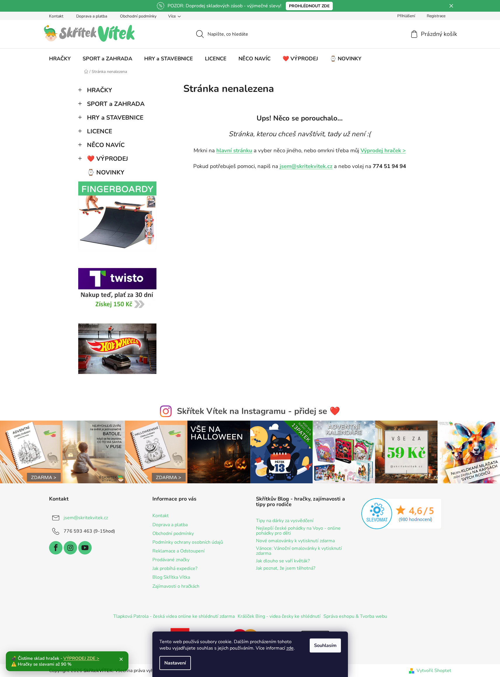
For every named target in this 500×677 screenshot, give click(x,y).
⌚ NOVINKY (105, 172)
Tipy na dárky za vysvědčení (284, 521)
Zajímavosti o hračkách (175, 586)
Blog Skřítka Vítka (171, 577)
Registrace (436, 16)
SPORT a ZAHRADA (115, 104)
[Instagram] (70, 547)
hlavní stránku (234, 150)
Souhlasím (325, 645)
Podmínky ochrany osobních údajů (187, 542)
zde (290, 648)
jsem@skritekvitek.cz (306, 166)
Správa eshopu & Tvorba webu (355, 616)
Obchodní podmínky (138, 16)
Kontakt (56, 16)
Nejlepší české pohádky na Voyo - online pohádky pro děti (298, 531)
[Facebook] (55, 547)
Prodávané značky (170, 560)
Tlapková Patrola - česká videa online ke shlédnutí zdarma (174, 616)
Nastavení (175, 663)
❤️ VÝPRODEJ (107, 159)
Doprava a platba (91, 16)
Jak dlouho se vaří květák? (283, 561)
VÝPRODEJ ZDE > (81, 658)
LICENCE (99, 131)
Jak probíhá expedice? (174, 568)
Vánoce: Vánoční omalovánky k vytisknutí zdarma (299, 551)
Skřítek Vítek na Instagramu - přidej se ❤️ (258, 411)
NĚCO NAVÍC (106, 145)
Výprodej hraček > (383, 150)
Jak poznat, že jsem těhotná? (285, 568)
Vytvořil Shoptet (434, 670)
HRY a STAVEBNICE (115, 117)
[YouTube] (85, 547)
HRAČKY (99, 90)
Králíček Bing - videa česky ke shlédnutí (279, 616)
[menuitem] (59, 59)
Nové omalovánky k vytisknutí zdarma (295, 541)
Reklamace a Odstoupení (178, 551)
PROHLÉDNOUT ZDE (309, 6)
